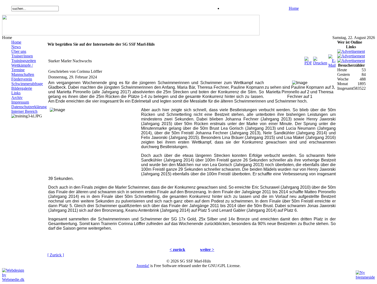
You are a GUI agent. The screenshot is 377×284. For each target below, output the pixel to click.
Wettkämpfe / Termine (22, 67)
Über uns (18, 51)
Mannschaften (22, 74)
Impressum (20, 102)
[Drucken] (320, 59)
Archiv (17, 97)
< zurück (177, 249)
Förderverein (21, 79)
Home (294, 8)
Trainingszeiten (23, 60)
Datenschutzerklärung (29, 107)
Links (16, 93)
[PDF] (308, 59)
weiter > (207, 249)
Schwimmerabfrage (27, 84)
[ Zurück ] (55, 255)
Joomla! (142, 265)
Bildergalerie (21, 88)
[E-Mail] (332, 59)
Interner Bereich (24, 111)
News (16, 47)
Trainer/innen (22, 56)
